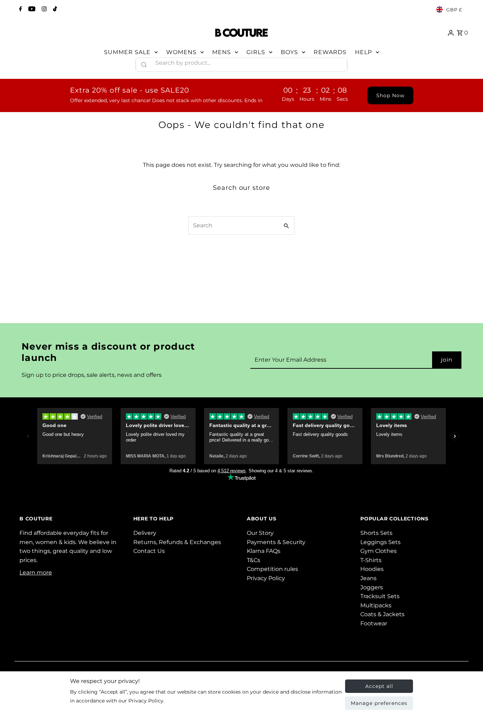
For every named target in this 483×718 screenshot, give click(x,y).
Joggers (371, 587)
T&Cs (253, 560)
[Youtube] (31, 9)
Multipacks (375, 605)
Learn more (35, 572)
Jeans (368, 578)
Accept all (379, 686)
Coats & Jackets (382, 614)
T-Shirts (371, 560)
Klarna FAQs (263, 551)
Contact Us (149, 551)
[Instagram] (43, 9)
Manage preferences (379, 703)
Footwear (373, 623)
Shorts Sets (376, 533)
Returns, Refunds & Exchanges (177, 542)
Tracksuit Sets (380, 596)
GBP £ (454, 9)
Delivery (144, 533)
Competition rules (272, 569)
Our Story (260, 533)
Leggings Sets (380, 542)
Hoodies (372, 569)
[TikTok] (54, 9)
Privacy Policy (266, 578)
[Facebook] (19, 9)
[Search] (338, 63)
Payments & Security (276, 542)
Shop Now (390, 95)
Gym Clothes (378, 551)
